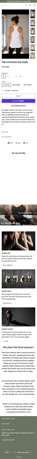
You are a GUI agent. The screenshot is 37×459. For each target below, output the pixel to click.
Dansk (7, 452)
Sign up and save (8, 430)
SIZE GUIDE (5, 132)
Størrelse (5, 73)
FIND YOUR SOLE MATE (7, 303)
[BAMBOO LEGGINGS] (18, 316)
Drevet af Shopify (18, 457)
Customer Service (8, 418)
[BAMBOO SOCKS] (18, 278)
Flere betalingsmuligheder (18, 105)
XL (20, 76)
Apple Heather (16, 85)
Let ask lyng (6, 85)
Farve (3, 81)
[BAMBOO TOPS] (18, 240)
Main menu (5, 424)
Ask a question (6, 137)
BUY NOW (6, 341)
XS (3, 76)
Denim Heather (28, 85)
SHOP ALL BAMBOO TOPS (7, 265)
